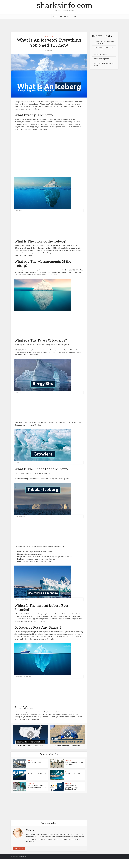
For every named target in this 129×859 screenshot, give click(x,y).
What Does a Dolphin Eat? (102, 59)
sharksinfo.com (64, 5)
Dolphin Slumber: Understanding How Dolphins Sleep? (72, 787)
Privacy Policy (65, 16)
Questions (49, 36)
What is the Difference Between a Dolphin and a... (37, 786)
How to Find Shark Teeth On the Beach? (74, 763)
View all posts (19, 848)
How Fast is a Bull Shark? (37, 774)
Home (55, 16)
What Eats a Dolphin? (35, 762)
